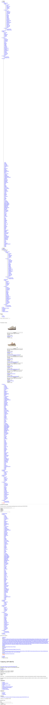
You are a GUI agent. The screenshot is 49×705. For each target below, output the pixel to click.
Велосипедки (6, 48)
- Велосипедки (8, 20)
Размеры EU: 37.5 (10, 359)
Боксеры (5, 47)
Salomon (5, 230)
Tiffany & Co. (6, 237)
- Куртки (7, 10)
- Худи (7, 14)
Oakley (5, 214)
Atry (5, 167)
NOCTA (5, 213)
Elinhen (5, 185)
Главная (3, 682)
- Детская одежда (11, 278)
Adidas (5, 163)
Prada (5, 223)
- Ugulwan (7, 18)
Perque (5, 219)
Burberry (5, 394)
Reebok (5, 225)
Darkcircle (5, 180)
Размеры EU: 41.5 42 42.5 (11, 373)
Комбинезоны (6, 49)
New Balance (6, 433)
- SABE (9, 265)
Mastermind (6, 205)
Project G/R (6, 446)
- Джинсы (7, 21)
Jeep (5, 197)
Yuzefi (5, 246)
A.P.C (5, 162)
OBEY (5, 215)
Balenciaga (6, 168)
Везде (3, 315)
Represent (5, 226)
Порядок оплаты (5, 688)
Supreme (5, 235)
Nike (5, 212)
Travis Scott (6, 239)
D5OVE (5, 401)
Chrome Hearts (6, 176)
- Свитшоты (8, 12)
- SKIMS (7, 17)
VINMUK (5, 465)
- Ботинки (7, 4)
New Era (5, 211)
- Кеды (7, 5)
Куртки (5, 38)
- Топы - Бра (8, 25)
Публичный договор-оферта (7, 687)
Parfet (5, 218)
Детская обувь (6, 56)
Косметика (4, 30)
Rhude (5, 228)
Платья (5, 51)
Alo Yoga (5, 164)
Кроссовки (6, 34)
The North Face (6, 236)
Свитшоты (6, 40)
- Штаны (9, 264)
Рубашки (5, 52)
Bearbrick (5, 170)
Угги (5, 36)
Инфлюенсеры (4, 513)
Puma (5, 224)
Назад (3, 1)
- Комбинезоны (8, 22)
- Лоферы (7, 7)
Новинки (3, 600)
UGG (5, 240)
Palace (5, 217)
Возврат (3, 310)
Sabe (5, 229)
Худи (7, 290)
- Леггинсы (10, 271)
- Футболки (8, 13)
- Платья (7, 23)
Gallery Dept (6, 413)
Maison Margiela (6, 426)
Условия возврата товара (6, 684)
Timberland (6, 238)
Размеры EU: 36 (9, 352)
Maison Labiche (6, 203)
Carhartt (5, 174)
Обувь (3, 31)
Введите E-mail (2, 507)
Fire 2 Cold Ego (6, 188)
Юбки (7, 303)
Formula (5, 189)
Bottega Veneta (6, 171)
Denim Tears (6, 182)
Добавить (15, 332)
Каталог (3, 2)
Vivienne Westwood (7, 243)
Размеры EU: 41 (3, 669)
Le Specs (5, 200)
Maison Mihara (6, 427)
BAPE (5, 169)
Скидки (3, 502)
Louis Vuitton (6, 202)
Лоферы (5, 35)
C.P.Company (6, 173)
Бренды (3, 58)
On (4, 439)
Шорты (5, 42)
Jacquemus (6, 196)
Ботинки (5, 32)
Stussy (5, 234)
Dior (5, 184)
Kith (5, 199)
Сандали (7, 284)
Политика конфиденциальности (7, 686)
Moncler (5, 209)
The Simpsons (6, 459)
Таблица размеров (5, 311)
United (5, 241)
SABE (5, 44)
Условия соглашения (5, 689)
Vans (5, 242)
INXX (5, 195)
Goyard (5, 414)
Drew (5, 407)
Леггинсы (5, 50)
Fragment (5, 190)
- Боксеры (7, 19)
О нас (3, 307)
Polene (5, 221)
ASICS (5, 166)
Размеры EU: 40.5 (10, 366)
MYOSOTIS (6, 210)
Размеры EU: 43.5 (10, 336)
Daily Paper (6, 179)
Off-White (5, 216)
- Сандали (7, 8)
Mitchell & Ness (6, 207)
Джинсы (7, 297)
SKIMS (5, 45)
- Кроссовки (8, 6)
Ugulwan (5, 46)
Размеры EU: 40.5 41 (10, 380)
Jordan (5, 420)
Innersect (5, 194)
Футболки (6, 41)
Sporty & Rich (6, 232)
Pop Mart (5, 222)
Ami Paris (5, 387)
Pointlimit (5, 220)
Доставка (3, 309)
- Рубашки (7, 24)
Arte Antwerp (6, 388)
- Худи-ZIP (8, 26)
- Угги (7, 9)
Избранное (4, 249)
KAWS (5, 198)
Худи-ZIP (5, 54)
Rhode (5, 227)
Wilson (5, 244)
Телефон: (2, 703)
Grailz (5, 192)
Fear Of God (6, 187)
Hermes (5, 193)
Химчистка (4, 637)
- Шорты (7, 15)
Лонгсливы (6, 39)
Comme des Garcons (7, 177)
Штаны (5, 43)
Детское (5, 28)
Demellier (5, 181)
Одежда (3, 37)
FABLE (5, 186)
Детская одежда (6, 57)
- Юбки (7, 27)
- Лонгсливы (8, 11)
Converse (5, 400)
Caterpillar (5, 175)
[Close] (0, 313)
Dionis (5, 183)
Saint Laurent (6, 452)
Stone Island (6, 233)
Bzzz (5, 172)
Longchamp (6, 201)
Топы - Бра (6, 53)
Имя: (1, 702)
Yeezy (5, 245)
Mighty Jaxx (6, 206)
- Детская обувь (10, 277)
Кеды (5, 33)
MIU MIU (5, 208)
